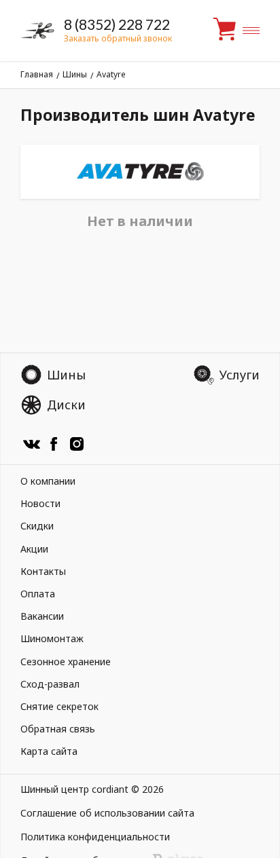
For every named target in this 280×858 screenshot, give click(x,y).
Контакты (43, 571)
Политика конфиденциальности (95, 836)
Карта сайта (48, 751)
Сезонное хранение (65, 661)
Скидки (37, 525)
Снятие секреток (59, 706)
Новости (40, 503)
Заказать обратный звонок (118, 38)
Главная (36, 74)
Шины (75, 74)
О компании (47, 480)
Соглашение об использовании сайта (107, 812)
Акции (34, 548)
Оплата (37, 593)
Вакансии (42, 616)
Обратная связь (57, 728)
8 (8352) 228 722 (117, 24)
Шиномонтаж (52, 638)
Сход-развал (50, 683)
